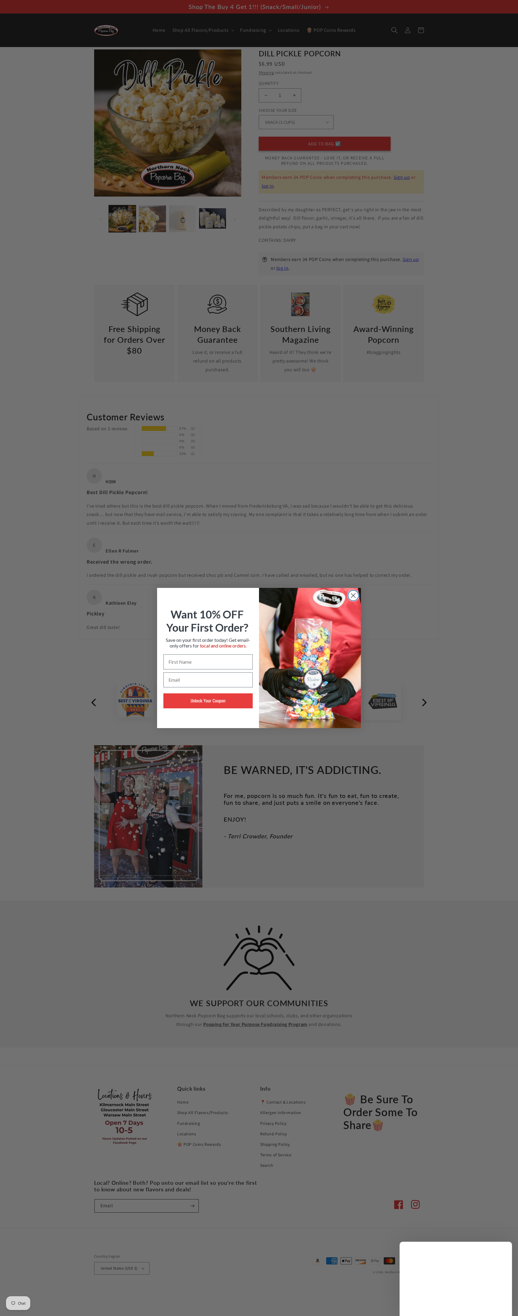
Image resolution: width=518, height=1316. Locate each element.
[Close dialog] (353, 595)
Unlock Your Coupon (208, 701)
